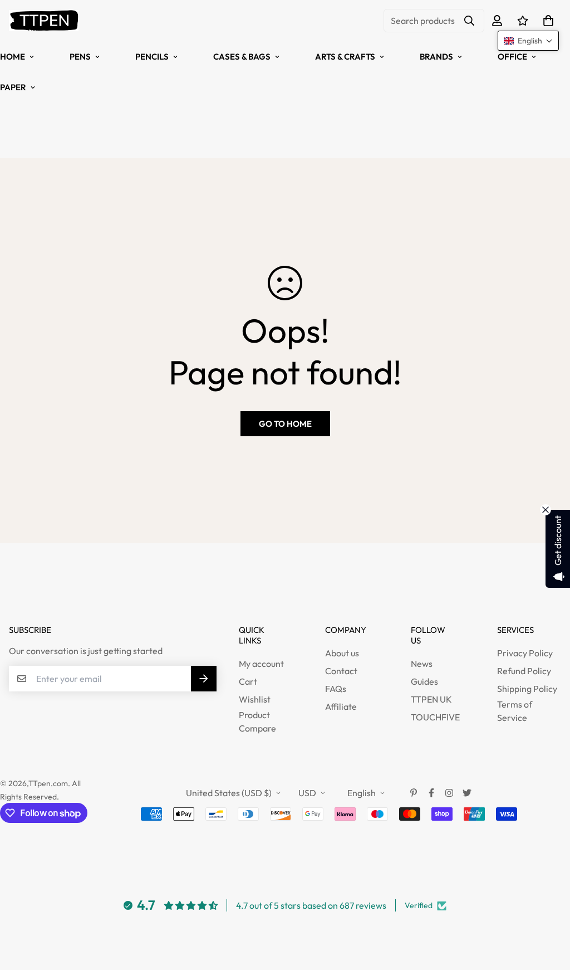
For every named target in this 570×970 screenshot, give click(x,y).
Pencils (152, 56)
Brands (436, 56)
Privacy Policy (525, 653)
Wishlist (255, 699)
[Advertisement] (202, 568)
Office (512, 56)
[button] (546, 20)
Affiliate (341, 706)
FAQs (335, 688)
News (422, 663)
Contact (341, 670)
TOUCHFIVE (435, 717)
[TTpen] (43, 20)
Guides (424, 681)
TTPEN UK (431, 699)
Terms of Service (514, 711)
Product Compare (257, 721)
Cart (248, 681)
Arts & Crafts (345, 56)
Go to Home (285, 423)
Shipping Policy (527, 688)
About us (342, 653)
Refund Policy (524, 670)
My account (261, 663)
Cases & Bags (242, 56)
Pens (80, 56)
